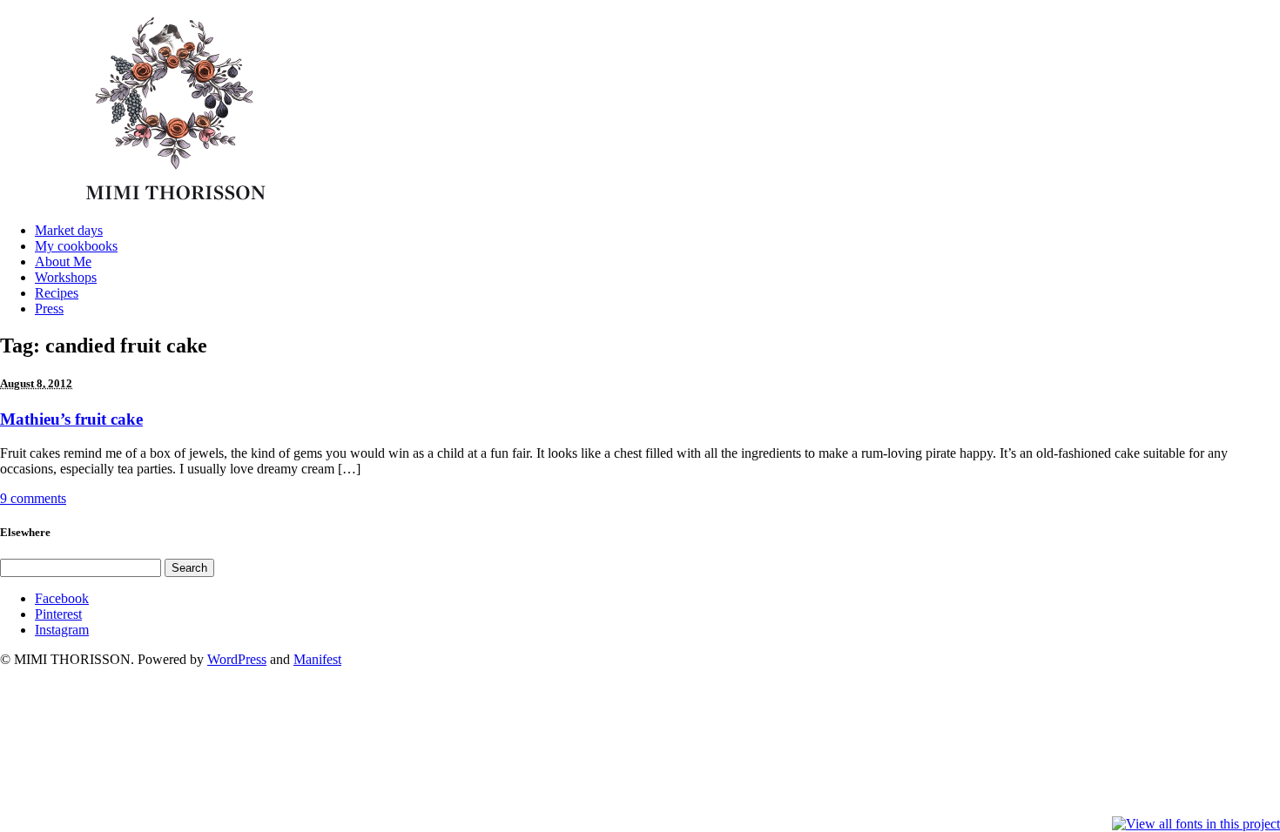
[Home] (180, 204)
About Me (63, 261)
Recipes (56, 292)
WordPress (236, 659)
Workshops (66, 277)
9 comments (33, 498)
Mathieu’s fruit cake (71, 419)
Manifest (317, 659)
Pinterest (58, 614)
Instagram (62, 629)
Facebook (62, 598)
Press (49, 308)
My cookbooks (76, 245)
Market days (69, 230)
